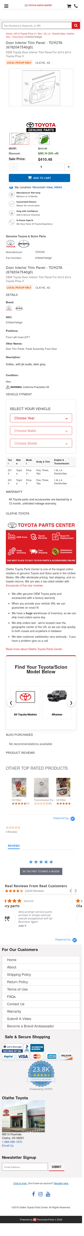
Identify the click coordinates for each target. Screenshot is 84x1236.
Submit (56, 1167)
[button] (71, 890)
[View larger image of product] (19, 139)
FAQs (11, 996)
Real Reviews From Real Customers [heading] (36, 886)
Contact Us (15, 1003)
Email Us (8, 1145)
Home (9, 33)
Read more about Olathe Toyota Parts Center (34, 649)
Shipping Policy (19, 974)
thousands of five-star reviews (24, 585)
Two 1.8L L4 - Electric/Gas (51, 33)
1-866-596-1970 (12, 1142)
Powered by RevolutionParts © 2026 (41, 1219)
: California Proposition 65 (29, 387)
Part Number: (14, 258)
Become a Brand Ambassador (30, 1025)
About (11, 966)
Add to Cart (42, 178)
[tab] (14, 846)
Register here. (61, 1183)
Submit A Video (19, 1018)
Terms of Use (17, 989)
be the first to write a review (41, 871)
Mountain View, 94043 (47, 187)
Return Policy (17, 981)
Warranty (14, 1011)
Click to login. (20, 1183)
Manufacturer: (14, 252)
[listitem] (34, 913)
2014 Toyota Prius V (25, 33)
